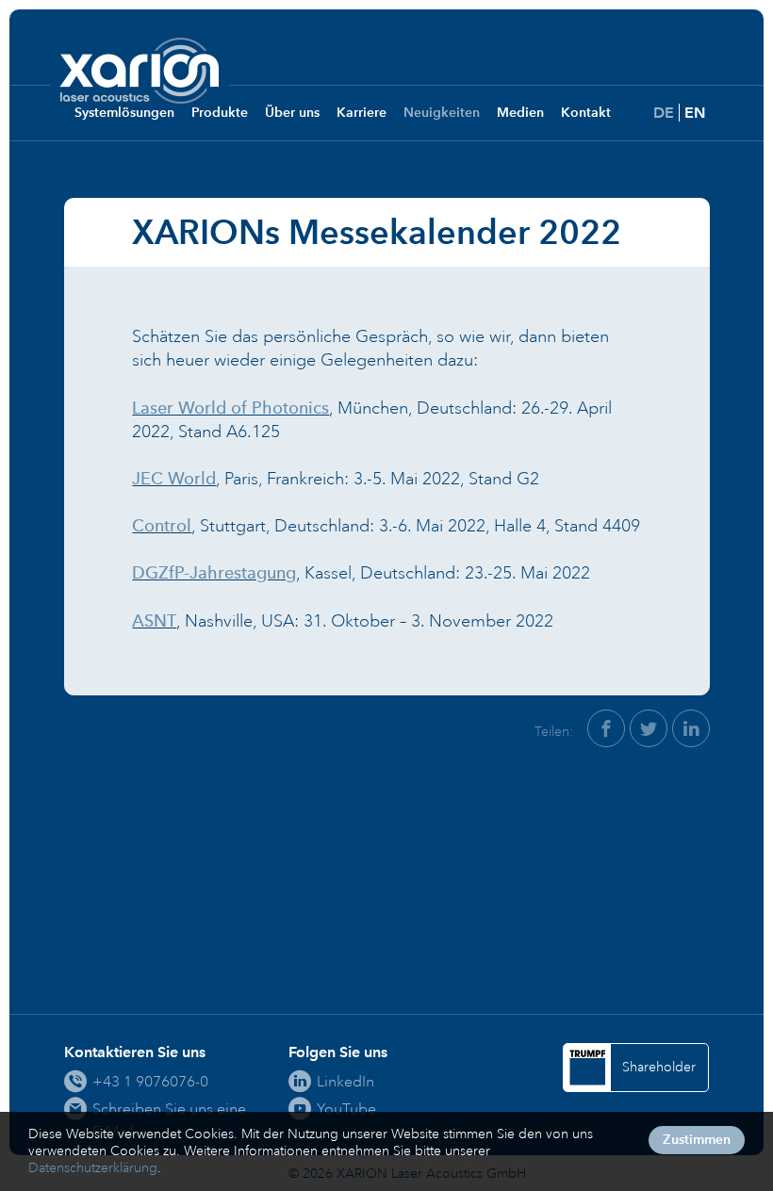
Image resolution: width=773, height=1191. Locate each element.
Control (161, 525)
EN (694, 113)
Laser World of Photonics (230, 408)
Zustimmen (697, 1140)
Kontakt (586, 113)
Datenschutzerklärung (92, 1168)
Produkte (219, 113)
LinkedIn (345, 1081)
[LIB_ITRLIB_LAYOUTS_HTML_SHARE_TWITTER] (648, 728)
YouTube (346, 1109)
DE (663, 113)
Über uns (292, 113)
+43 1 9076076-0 (150, 1081)
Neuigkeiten (441, 113)
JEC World (174, 478)
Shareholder (659, 1067)
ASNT (154, 621)
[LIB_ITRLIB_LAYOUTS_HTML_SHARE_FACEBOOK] (606, 728)
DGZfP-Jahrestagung (214, 573)
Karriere (361, 113)
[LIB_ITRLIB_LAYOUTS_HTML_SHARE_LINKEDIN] (691, 728)
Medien (520, 113)
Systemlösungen (124, 113)
